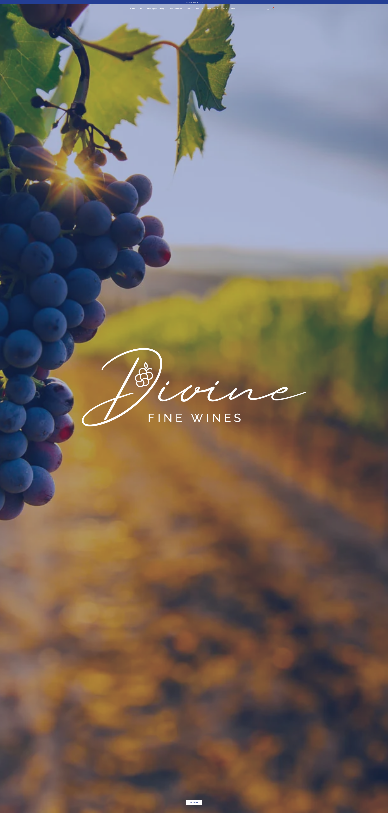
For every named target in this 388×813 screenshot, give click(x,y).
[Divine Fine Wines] (120, 8)
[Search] (267, 8)
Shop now (194, 803)
